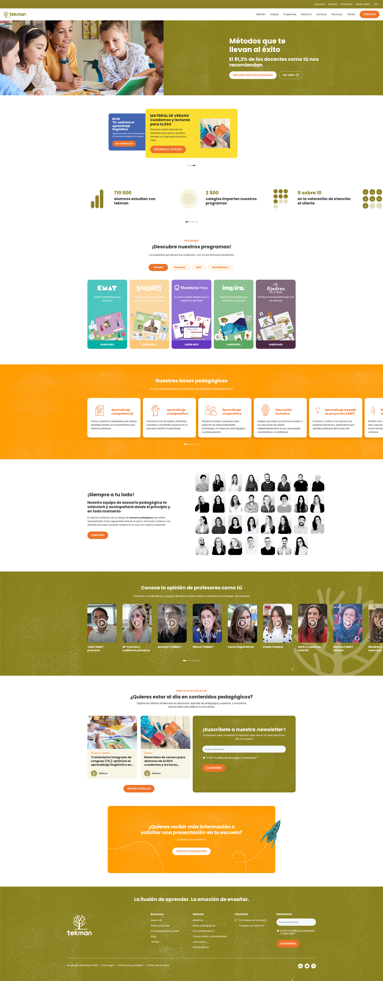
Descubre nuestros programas (253, 75)
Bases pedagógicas (204, 925)
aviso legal (250, 757)
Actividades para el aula (165, 931)
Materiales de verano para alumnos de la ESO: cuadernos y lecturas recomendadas (164, 763)
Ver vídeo (288, 75)
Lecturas (321, 14)
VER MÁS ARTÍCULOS (139, 788)
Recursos (336, 14)
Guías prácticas (160, 925)
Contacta (369, 14)
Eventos (333, 4)
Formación (346, 4)
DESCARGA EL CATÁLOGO (168, 149)
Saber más (97, 535)
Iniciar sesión (363, 4)
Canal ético (199, 942)
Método (260, 14)
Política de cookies (158, 965)
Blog (153, 936)
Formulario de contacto (253, 920)
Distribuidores (201, 947)
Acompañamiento (203, 931)
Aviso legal (107, 965)
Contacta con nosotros (191, 851)
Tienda (351, 14)
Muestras (156, 920)
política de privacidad (228, 757)
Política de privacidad (130, 965)
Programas (289, 14)
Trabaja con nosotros (251, 925)
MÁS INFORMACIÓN (124, 143)
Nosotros (198, 920)
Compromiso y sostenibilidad (210, 936)
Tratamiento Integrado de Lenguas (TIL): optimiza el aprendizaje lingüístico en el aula (111, 763)
